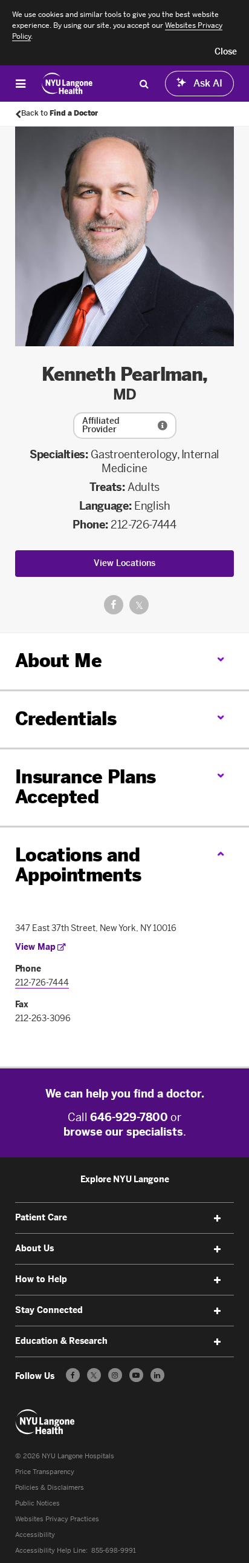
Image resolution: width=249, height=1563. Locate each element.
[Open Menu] (20, 83)
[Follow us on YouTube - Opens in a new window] (136, 1375)
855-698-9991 (113, 1551)
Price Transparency (44, 1472)
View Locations (124, 563)
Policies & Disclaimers (49, 1488)
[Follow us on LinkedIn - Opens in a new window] (157, 1375)
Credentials (65, 719)
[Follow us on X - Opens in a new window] (94, 1375)
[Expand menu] (217, 1218)
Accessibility (35, 1535)
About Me (58, 661)
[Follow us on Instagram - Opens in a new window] (115, 1375)
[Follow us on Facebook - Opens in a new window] (73, 1375)
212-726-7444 (143, 524)
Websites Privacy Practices (57, 1519)
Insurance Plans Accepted (85, 787)
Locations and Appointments (78, 865)
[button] (226, 52)
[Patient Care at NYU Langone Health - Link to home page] (67, 83)
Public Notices (37, 1503)
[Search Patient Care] (144, 83)
